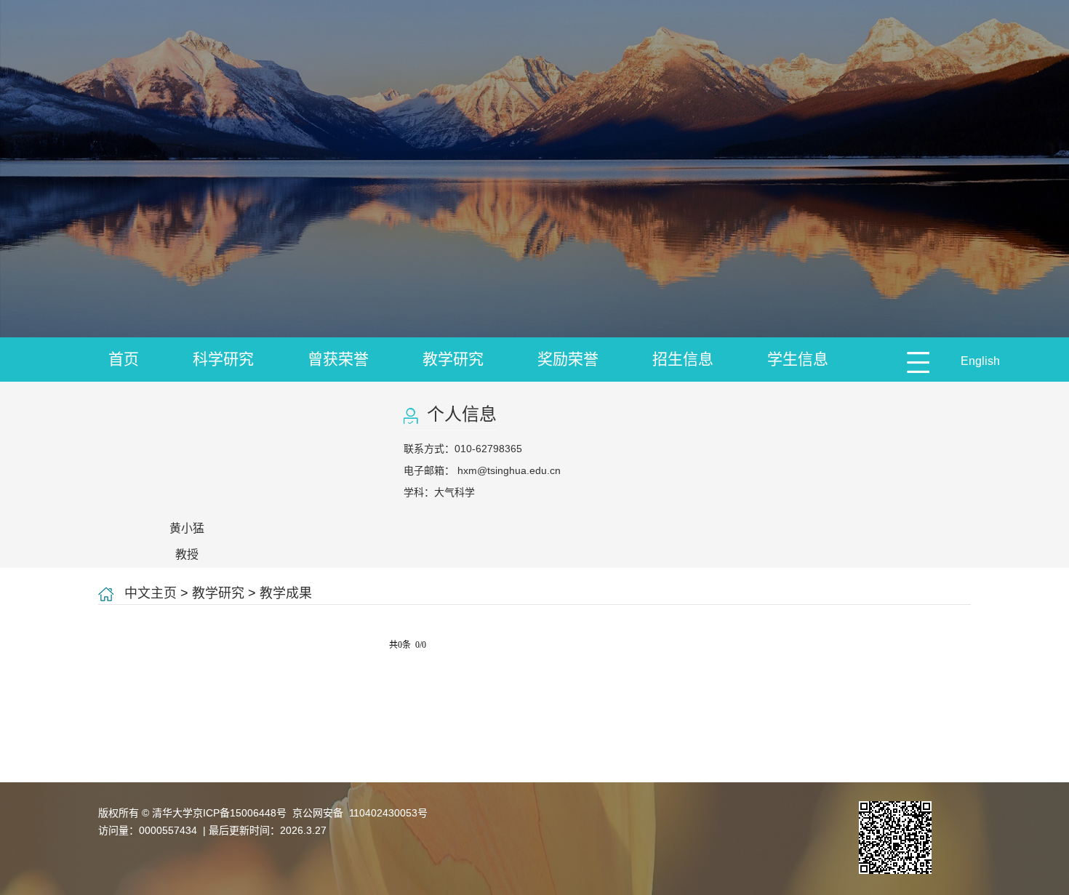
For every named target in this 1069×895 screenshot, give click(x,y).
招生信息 (682, 358)
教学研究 (453, 358)
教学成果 (286, 593)
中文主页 (150, 593)
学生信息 (797, 358)
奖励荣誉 (567, 358)
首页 (123, 358)
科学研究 (223, 358)
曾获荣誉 (338, 358)
